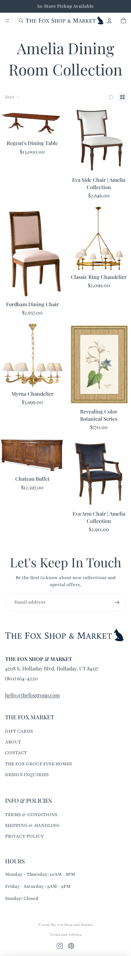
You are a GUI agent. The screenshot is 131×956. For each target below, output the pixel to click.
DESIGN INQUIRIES (27, 775)
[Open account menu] (109, 21)
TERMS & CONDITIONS (31, 815)
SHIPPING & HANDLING (32, 825)
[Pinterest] (71, 946)
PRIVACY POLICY (24, 836)
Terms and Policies (65, 934)
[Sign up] (117, 602)
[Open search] (21, 21)
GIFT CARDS (19, 731)
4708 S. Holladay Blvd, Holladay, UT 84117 (51, 668)
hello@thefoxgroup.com (32, 695)
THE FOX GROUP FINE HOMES (38, 764)
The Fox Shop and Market (71, 924)
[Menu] (7, 20)
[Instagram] (60, 946)
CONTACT (16, 753)
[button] (12, 97)
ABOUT (13, 742)
